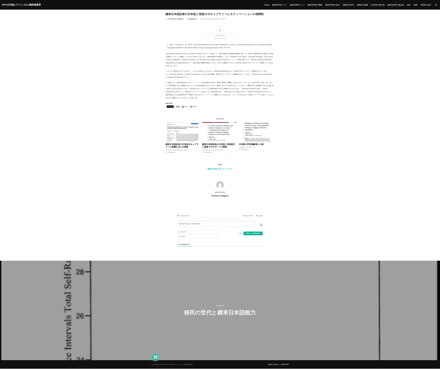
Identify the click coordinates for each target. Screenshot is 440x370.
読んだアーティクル (225, 169)
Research (193, 19)
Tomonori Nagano (176, 19)
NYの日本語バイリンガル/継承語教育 (21, 4)
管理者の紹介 (425, 5)
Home (266, 5)
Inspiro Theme (273, 364)
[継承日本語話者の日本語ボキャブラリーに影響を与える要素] (183, 132)
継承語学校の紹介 (332, 5)
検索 (415, 5)
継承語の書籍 (362, 5)
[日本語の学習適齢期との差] (256, 132)
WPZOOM (285, 364)
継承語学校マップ (297, 5)
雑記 (409, 5)
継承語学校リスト (279, 5)
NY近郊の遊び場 (378, 5)
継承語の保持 (212, 169)
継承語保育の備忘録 (396, 5)
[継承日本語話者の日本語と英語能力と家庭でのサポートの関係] (219, 132)
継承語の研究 (348, 5)
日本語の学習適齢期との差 (251, 144)
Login (260, 216)
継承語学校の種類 (315, 5)
